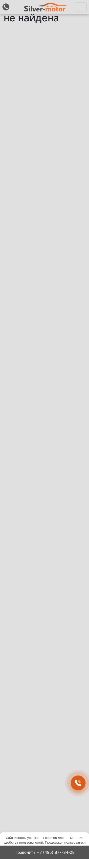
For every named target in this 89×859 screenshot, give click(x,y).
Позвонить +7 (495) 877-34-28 (45, 852)
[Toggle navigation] (81, 6)
